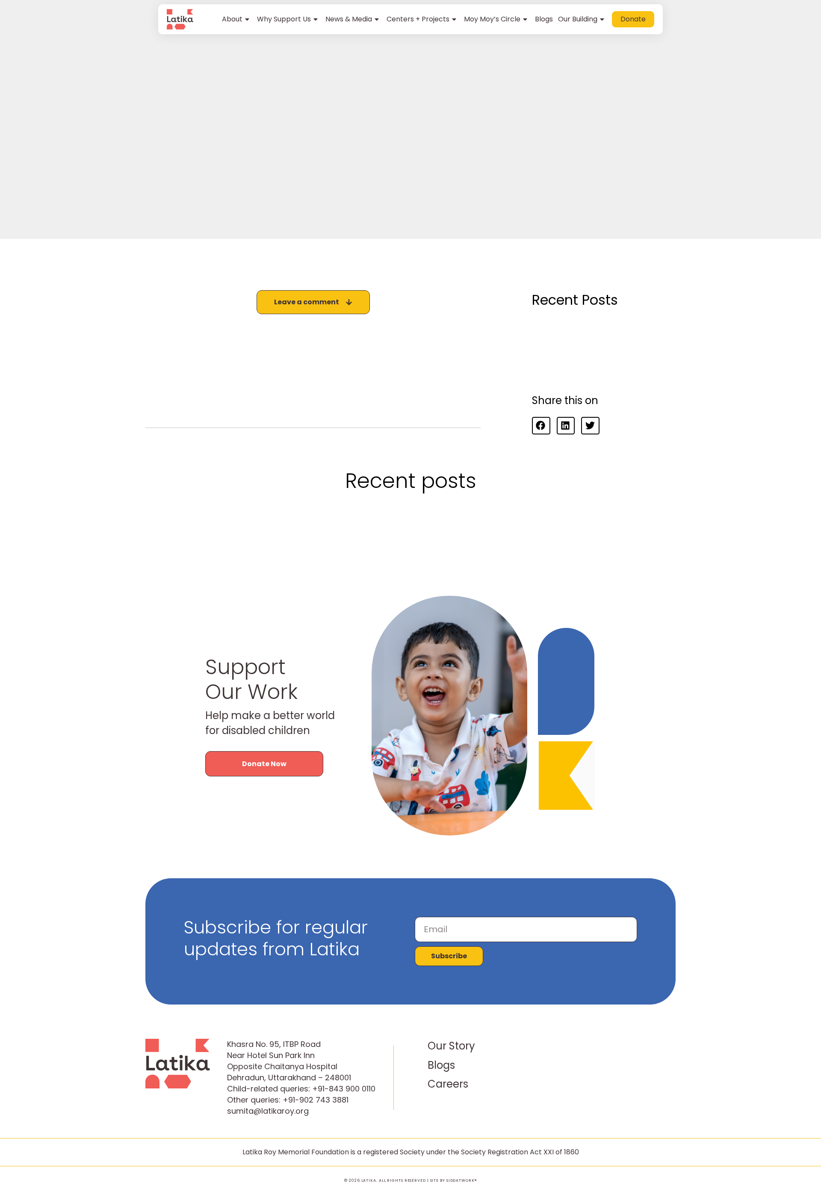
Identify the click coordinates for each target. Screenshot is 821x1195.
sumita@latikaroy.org (268, 1111)
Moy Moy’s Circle (492, 19)
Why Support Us (284, 19)
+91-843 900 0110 (343, 1088)
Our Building (577, 19)
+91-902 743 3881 (315, 1099)
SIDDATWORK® (461, 1180)
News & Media (348, 19)
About (232, 19)
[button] (541, 425)
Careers (448, 1084)
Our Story (451, 1046)
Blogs (544, 19)
